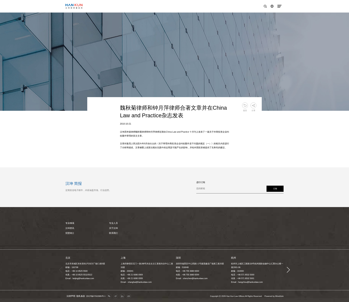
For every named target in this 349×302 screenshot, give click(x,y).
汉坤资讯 (69, 228)
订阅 (275, 189)
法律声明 (71, 296)
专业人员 (113, 223)
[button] (288, 269)
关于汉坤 (113, 228)
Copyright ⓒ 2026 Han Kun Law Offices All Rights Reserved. (236, 296)
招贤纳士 (69, 233)
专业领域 (69, 223)
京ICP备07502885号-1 (96, 296)
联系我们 (113, 233)
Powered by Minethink (274, 296)
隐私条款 (80, 296)
